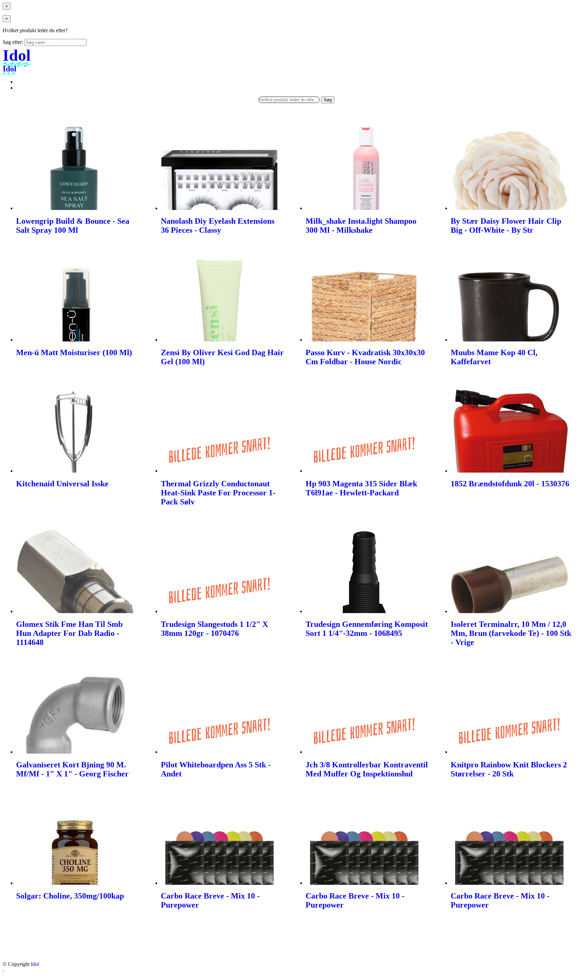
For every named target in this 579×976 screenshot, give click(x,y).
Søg (328, 99)
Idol (35, 964)
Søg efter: (13, 42)
